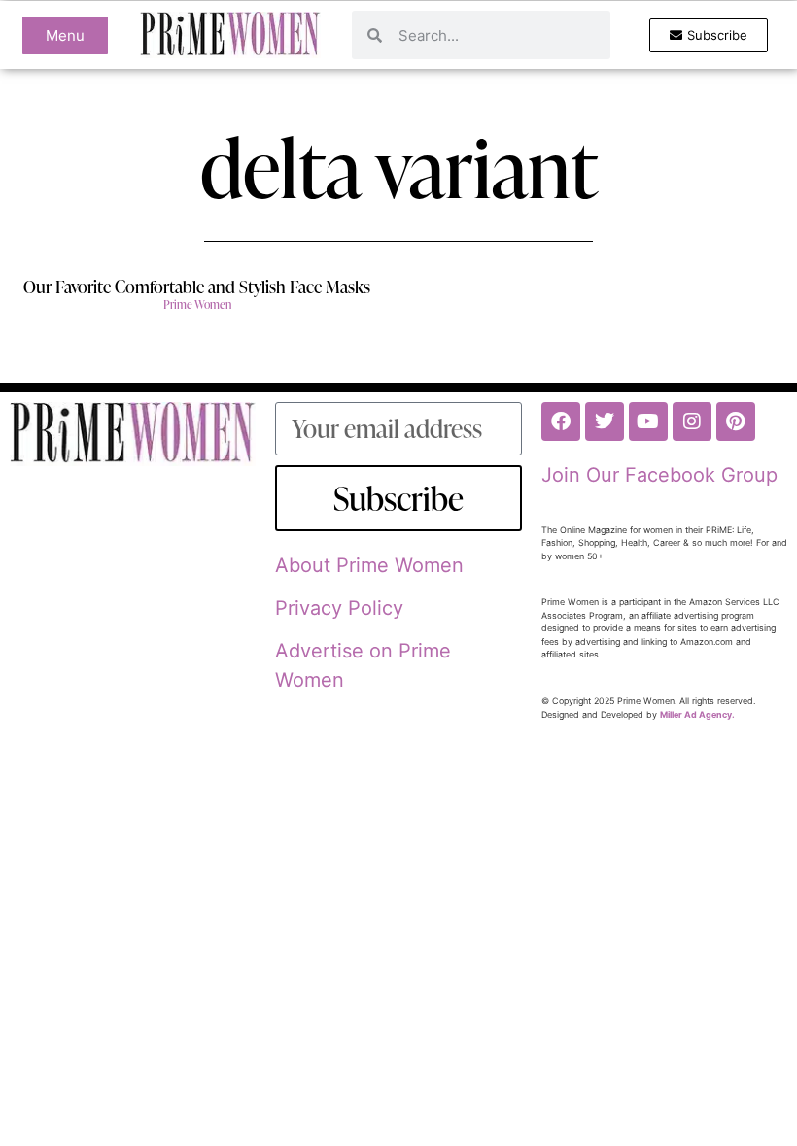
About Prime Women (369, 565)
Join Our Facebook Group (659, 475)
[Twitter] (604, 421)
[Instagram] (692, 421)
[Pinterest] (735, 421)
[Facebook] (560, 421)
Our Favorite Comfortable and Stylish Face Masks (196, 286)
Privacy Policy (339, 608)
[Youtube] (648, 421)
